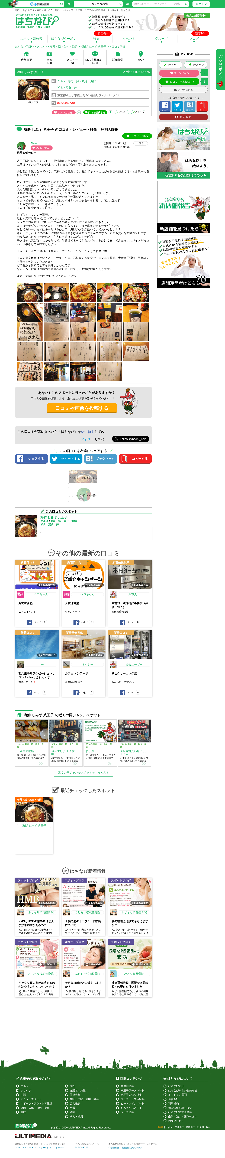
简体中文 (179, 1127)
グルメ (41, 46)
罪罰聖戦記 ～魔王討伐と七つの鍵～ (125, 1147)
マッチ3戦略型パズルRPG (87, 1144)
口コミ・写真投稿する (182, 81)
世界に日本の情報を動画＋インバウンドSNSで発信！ (40, 1144)
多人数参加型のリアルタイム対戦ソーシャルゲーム (132, 1144)
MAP (141, 59)
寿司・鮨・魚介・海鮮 (64, 46)
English (169, 1127)
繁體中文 (190, 1127)
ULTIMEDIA (75, 1127)
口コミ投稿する (96, 112)
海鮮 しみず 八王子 (94, 46)
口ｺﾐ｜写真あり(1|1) (95, 61)
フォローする (42, 148)
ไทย (208, 1127)
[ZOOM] (30, 292)
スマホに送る (185, 89)
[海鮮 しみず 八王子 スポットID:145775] (83, 76)
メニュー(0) (72, 61)
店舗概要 (26, 59)
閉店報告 (185, 117)
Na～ (34, 143)
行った (123, 112)
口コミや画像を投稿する (82, 408)
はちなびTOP (23, 46)
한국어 (200, 1127)
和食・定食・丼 (67, 87)
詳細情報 (118, 59)
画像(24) (49, 61)
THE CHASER (81, 1147)
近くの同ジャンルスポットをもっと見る (83, 772)
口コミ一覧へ (139, 136)
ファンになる (64, 112)
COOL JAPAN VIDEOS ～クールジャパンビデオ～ (39, 1147)
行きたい (139, 112)
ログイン (201, 3)
